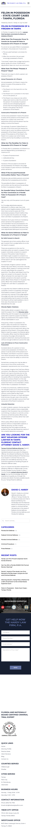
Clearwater (4, 784)
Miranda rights (23, 312)
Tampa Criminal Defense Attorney (12, 448)
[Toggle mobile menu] (28, 3)
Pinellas (3, 769)
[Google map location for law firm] (15, 690)
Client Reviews (6, 754)
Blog (2, 756)
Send (15, 667)
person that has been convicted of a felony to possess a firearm (14, 34)
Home (3, 746)
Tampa (3, 777)
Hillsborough (5, 767)
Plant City (4, 779)
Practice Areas (5, 751)
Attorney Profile (6, 749)
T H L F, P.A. (16, 3)
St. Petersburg (5, 782)
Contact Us (4, 759)
